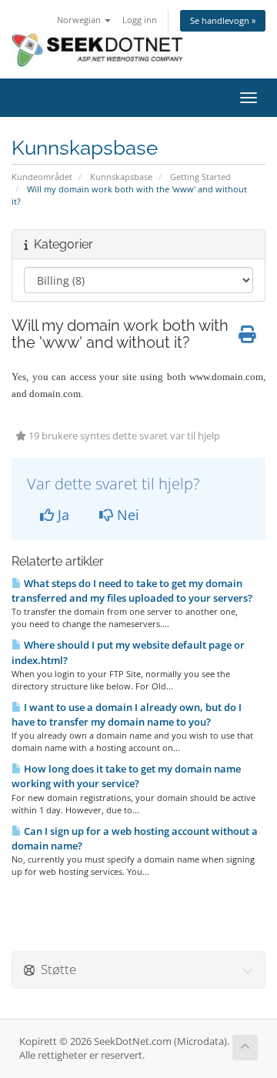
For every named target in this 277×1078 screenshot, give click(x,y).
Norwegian (80, 19)
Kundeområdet (42, 176)
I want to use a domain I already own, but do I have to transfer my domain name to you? (127, 714)
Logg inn (139, 19)
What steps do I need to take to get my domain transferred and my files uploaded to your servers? (132, 590)
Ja (61, 515)
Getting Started (200, 176)
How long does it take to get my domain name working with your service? (126, 776)
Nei (126, 515)
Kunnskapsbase (121, 176)
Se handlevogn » (222, 20)
